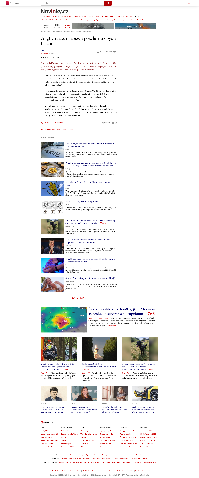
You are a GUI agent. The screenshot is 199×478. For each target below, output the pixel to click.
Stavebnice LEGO (79, 462)
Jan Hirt (63, 437)
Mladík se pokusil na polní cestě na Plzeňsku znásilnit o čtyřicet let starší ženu (90, 260)
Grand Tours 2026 (67, 447)
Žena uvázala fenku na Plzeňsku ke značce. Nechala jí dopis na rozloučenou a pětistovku (90, 222)
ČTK (42, 50)
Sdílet (110, 52)
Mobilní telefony (65, 462)
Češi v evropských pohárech (131, 455)
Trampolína (87, 458)
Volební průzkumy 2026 (49, 434)
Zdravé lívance (105, 437)
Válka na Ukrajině (88, 16)
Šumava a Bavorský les (128, 437)
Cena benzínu (114, 455)
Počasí (116, 20)
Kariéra (72, 471)
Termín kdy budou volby (49, 440)
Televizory (126, 462)
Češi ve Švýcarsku (126, 440)
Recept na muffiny (106, 434)
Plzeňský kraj (69, 226)
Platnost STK (144, 447)
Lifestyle (129, 16)
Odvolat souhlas (127, 471)
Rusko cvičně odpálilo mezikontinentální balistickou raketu (99, 365)
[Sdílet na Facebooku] (113, 123)
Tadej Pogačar (66, 440)
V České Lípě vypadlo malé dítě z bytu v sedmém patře (88, 183)
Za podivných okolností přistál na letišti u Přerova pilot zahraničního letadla (91, 145)
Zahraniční (76, 16)
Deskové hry (116, 462)
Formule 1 (84, 444)
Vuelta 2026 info (66, 431)
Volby (69, 16)
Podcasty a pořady (88, 20)
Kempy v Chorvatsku (127, 431)
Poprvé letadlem (126, 434)
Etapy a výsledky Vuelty (69, 434)
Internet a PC (46, 20)
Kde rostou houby (100, 455)
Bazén (64, 458)
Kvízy (103, 20)
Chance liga (84, 431)
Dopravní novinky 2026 (148, 437)
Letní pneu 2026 (146, 431)
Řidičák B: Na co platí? (148, 440)
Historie (77, 20)
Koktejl (136, 16)
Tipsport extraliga (86, 437)
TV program (125, 20)
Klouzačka (106, 458)
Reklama (65, 471)
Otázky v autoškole (147, 444)
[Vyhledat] (108, 3)
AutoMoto (55, 20)
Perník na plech (106, 447)
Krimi (107, 16)
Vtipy (67, 204)
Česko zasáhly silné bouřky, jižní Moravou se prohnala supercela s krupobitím (121, 311)
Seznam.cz (191, 3)
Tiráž (79, 471)
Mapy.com (73, 455)
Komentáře (100, 16)
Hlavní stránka (46, 16)
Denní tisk (134, 20)
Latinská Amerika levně (128, 444)
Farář (71, 129)
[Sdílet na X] (116, 123)
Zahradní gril (135, 458)
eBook (102, 52)
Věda (62, 20)
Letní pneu (106, 462)
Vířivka (144, 458)
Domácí (63, 16)
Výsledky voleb (46, 437)
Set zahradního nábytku (120, 458)
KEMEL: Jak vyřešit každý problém (82, 201)
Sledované (143, 20)
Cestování (69, 20)
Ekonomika (121, 16)
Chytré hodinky (137, 462)
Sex (58, 129)
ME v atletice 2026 (87, 440)
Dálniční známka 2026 (148, 434)
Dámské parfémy (94, 462)
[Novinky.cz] (55, 12)
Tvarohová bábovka (107, 440)
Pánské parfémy (150, 462)
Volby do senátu (47, 444)
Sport (98, 20)
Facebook (49, 471)
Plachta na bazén (75, 458)
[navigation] (3, 3)
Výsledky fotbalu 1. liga (88, 434)
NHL (82, 447)
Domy (64, 129)
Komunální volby (47, 447)
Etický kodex (102, 471)
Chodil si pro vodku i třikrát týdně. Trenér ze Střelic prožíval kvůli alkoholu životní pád (57, 366)
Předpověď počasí (85, 455)
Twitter (57, 471)
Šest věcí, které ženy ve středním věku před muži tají (90, 278)
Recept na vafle (106, 444)
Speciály (110, 20)
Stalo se (56, 16)
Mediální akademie (89, 471)
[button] (52, 150)
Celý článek (111, 325)
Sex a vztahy (69, 281)
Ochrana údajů (114, 471)
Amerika (68, 245)
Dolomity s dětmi (126, 447)
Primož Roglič (66, 444)
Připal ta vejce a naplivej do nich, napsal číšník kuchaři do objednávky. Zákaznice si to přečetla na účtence (91, 164)
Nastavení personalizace (144, 471)
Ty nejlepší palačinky (107, 431)
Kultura (113, 16)
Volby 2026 (45, 431)
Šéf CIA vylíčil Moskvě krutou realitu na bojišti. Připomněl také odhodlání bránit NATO (88, 241)
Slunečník (96, 458)
